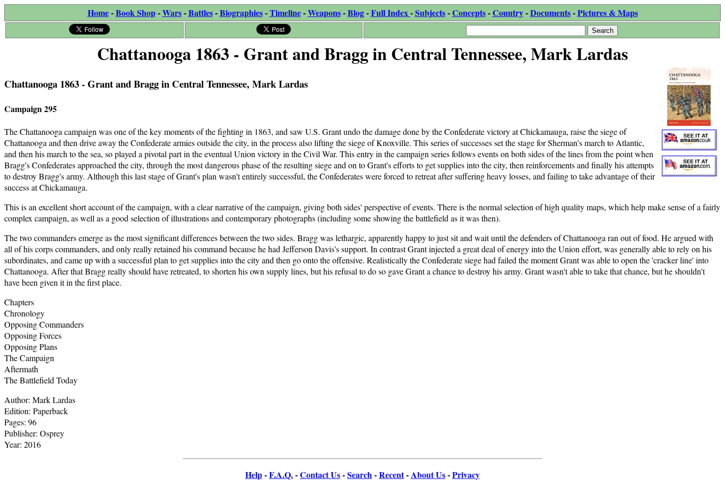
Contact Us (320, 474)
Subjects (430, 12)
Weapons (324, 12)
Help (253, 474)
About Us (428, 474)
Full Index (390, 12)
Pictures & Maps (607, 12)
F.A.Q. (281, 474)
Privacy (466, 474)
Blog (356, 12)
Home (98, 12)
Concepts (469, 12)
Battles (200, 12)
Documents (550, 12)
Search (359, 474)
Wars (172, 12)
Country (508, 12)
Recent (391, 474)
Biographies (241, 12)
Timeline (285, 12)
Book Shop (136, 12)
